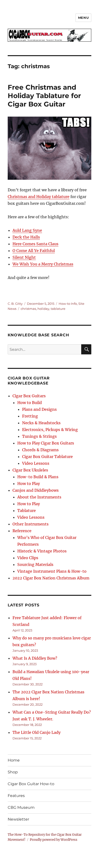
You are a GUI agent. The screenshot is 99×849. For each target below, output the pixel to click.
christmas (28, 309)
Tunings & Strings (39, 436)
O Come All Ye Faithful (33, 250)
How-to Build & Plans (37, 476)
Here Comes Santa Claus (35, 243)
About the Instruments (39, 497)
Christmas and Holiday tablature (38, 196)
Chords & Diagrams (40, 449)
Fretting (30, 416)
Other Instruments (30, 524)
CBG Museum (21, 807)
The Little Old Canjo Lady (36, 732)
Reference (21, 530)
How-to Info (68, 303)
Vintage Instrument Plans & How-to (52, 571)
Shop (13, 772)
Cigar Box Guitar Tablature (47, 456)
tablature (58, 309)
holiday (43, 309)
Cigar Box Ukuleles (30, 470)
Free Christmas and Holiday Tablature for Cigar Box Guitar (44, 95)
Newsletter (18, 819)
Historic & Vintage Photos (42, 551)
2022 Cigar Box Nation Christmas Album (50, 578)
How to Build (29, 402)
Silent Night (24, 257)
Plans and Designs (39, 409)
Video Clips (27, 557)
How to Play (28, 483)
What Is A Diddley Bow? (34, 658)
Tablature (26, 510)
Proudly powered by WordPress (53, 840)
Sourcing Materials (35, 564)
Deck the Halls (26, 237)
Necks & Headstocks (41, 422)
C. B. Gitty (15, 303)
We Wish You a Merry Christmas (42, 264)
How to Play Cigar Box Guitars (45, 443)
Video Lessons (35, 463)
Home (14, 760)
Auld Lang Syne (27, 230)
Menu (83, 18)
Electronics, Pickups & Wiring (50, 429)
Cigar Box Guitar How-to (31, 784)
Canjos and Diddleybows (35, 490)
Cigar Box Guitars (29, 395)
